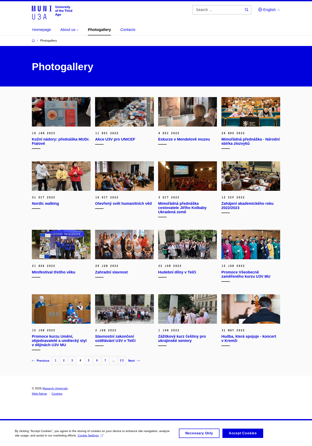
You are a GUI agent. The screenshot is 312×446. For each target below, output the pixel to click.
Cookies (57, 393)
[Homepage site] (52, 12)
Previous (43, 360)
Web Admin (39, 393)
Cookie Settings (88, 435)
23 (122, 360)
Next (131, 360)
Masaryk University (55, 388)
